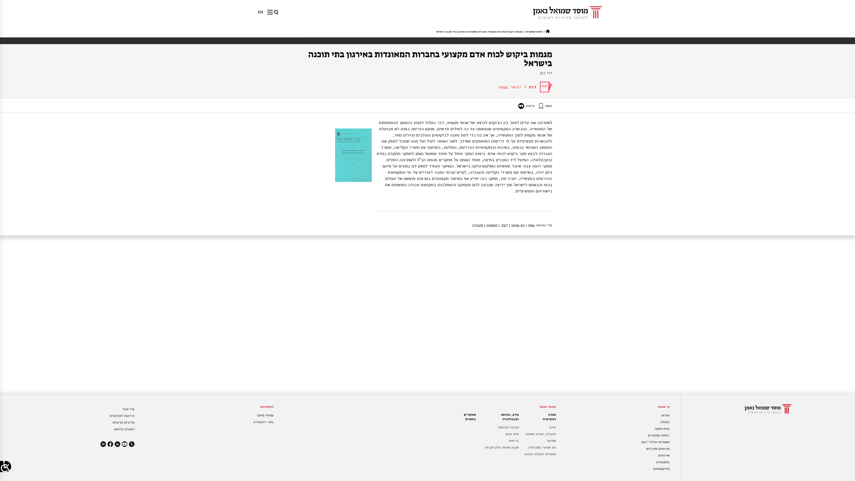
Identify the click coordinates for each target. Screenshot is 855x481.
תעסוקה (490, 225)
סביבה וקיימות (508, 427)
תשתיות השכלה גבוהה (540, 454)
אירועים (664, 455)
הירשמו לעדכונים (122, 415)
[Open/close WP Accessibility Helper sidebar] (5, 466)
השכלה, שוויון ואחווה (540, 434)
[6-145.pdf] (546, 87)
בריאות (514, 440)
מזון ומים (512, 434)
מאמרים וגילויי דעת (655, 442)
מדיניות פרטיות (123, 422)
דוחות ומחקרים (534, 31)
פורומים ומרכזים (658, 448)
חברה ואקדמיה (549, 417)
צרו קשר (128, 409)
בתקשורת (663, 462)
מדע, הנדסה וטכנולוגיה (510, 417)
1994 (530, 225)
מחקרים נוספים (470, 417)
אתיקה (551, 440)
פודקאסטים (661, 468)
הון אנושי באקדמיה (542, 447)
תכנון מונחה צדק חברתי (502, 447)
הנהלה (665, 422)
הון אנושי (517, 225)
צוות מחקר (662, 428)
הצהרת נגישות (124, 429)
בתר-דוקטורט (263, 422)
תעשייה (477, 225)
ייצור (503, 225)
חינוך (552, 427)
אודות (665, 415)
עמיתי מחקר (264, 415)
